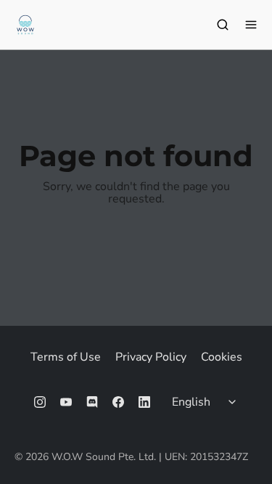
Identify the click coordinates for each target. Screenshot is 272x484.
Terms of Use (65, 357)
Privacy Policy (150, 357)
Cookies (221, 357)
